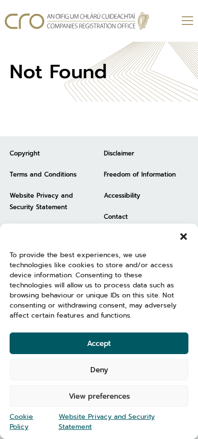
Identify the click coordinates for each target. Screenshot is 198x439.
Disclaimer (119, 153)
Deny (99, 370)
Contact (116, 216)
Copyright (25, 153)
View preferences (99, 396)
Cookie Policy (21, 422)
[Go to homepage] (77, 21)
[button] (183, 235)
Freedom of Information (140, 174)
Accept (99, 343)
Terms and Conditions (43, 174)
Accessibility (122, 195)
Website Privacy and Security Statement (107, 422)
